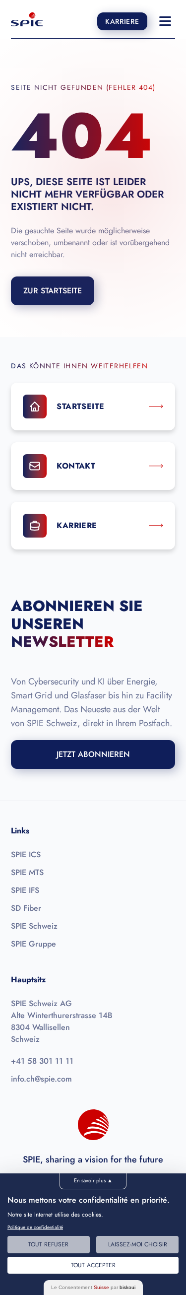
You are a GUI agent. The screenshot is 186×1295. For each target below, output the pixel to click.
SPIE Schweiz (34, 926)
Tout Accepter (93, 1265)
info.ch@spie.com (41, 1079)
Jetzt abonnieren (93, 754)
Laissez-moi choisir (137, 1244)
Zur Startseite (52, 290)
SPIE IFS (25, 890)
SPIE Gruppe (33, 944)
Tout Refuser (48, 1244)
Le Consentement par (93, 1287)
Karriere (122, 21)
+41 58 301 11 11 (42, 1061)
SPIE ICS (26, 854)
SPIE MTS (27, 872)
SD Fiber (26, 908)
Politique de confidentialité (35, 1227)
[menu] (165, 21)
